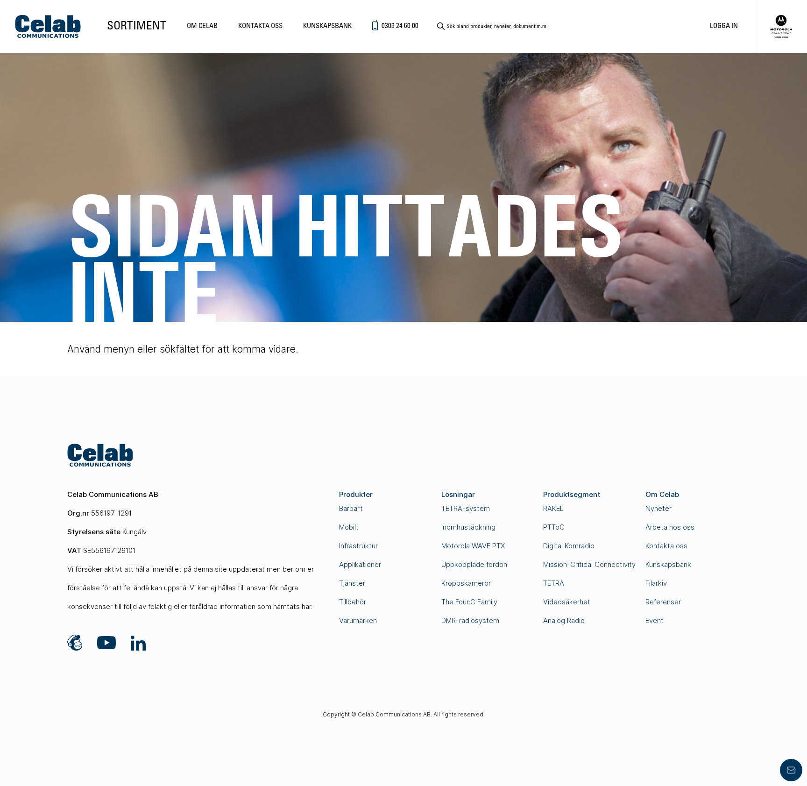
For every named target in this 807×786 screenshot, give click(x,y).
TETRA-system (465, 508)
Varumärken (358, 620)
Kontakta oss (260, 26)
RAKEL (553, 508)
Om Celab (202, 26)
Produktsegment (571, 494)
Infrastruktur (358, 545)
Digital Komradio (569, 545)
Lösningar (458, 494)
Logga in (724, 26)
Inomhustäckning (468, 527)
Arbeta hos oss (669, 527)
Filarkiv (656, 583)
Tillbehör (352, 601)
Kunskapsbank (327, 26)
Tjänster (352, 583)
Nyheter (658, 508)
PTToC (554, 527)
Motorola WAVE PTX (473, 545)
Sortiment (136, 26)
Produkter (356, 494)
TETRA (553, 583)
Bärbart (351, 508)
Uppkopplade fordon (474, 564)
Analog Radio (564, 620)
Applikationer (360, 564)
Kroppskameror (466, 583)
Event (654, 620)
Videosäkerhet (566, 601)
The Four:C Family (469, 601)
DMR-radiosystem (470, 620)
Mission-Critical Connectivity (589, 564)
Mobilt (349, 527)
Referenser (663, 601)
